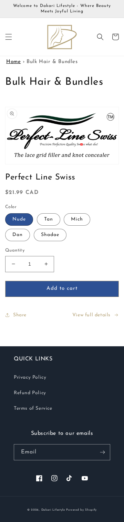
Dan (17, 234)
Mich (77, 219)
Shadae (50, 234)
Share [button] (20, 315)
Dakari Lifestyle (53, 510)
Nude (19, 219)
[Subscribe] (102, 452)
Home (13, 61)
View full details (91, 315)
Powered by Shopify (81, 510)
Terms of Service (33, 408)
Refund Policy (30, 393)
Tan (48, 219)
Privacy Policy (30, 377)
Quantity (14, 250)
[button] (8, 36)
